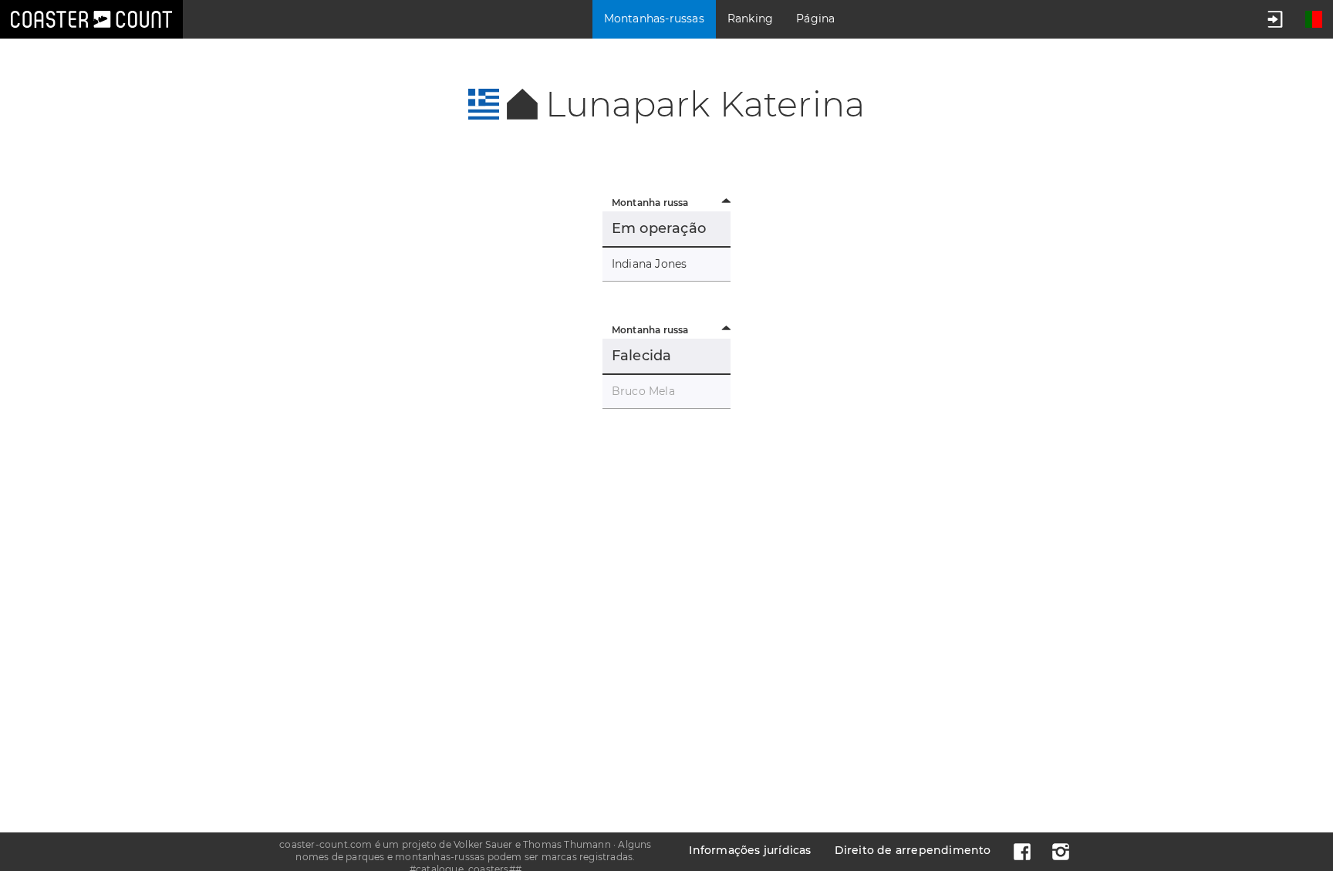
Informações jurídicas (750, 850)
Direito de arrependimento (913, 850)
